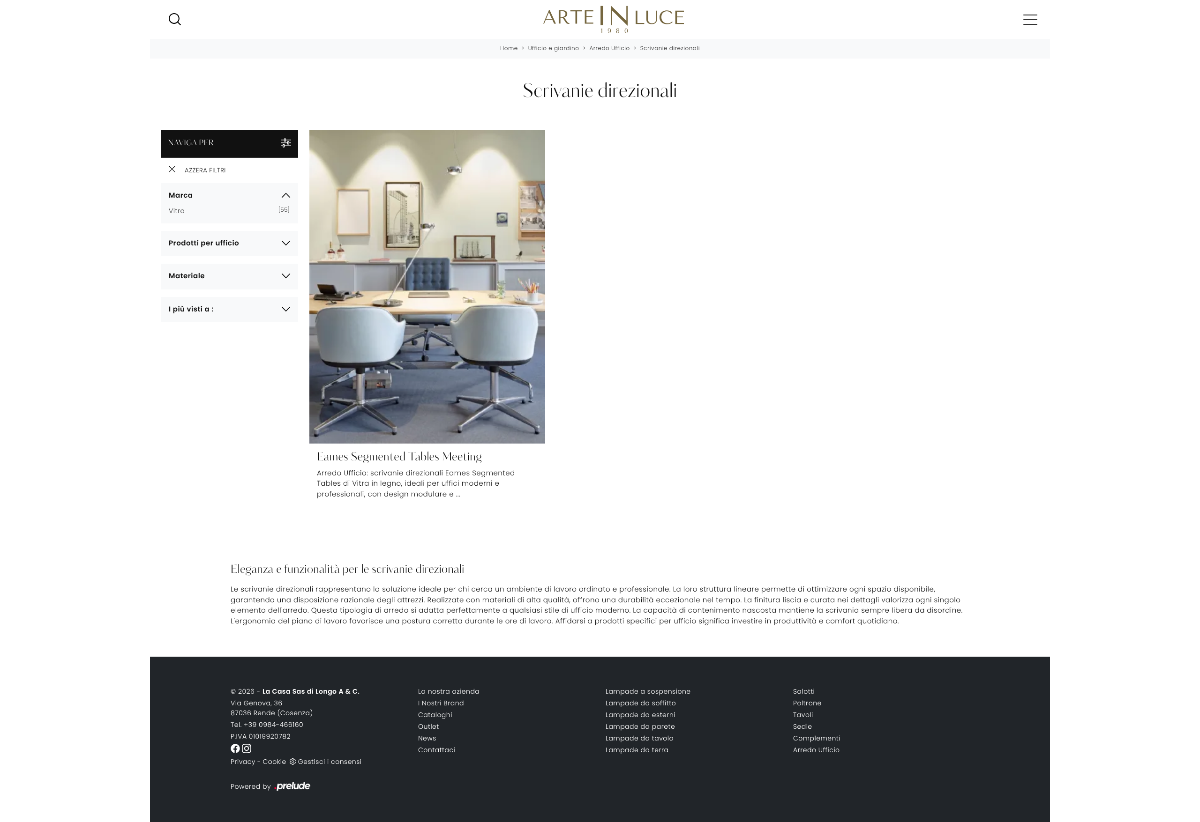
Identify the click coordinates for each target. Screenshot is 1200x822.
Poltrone (807, 703)
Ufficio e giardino (553, 48)
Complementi (816, 738)
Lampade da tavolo (640, 738)
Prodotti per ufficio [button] (204, 243)
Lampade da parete (640, 726)
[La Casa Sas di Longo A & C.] (613, 19)
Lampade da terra (637, 750)
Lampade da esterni (640, 714)
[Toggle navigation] (1030, 19)
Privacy (243, 761)
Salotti (804, 691)
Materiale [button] (187, 276)
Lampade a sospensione (648, 691)
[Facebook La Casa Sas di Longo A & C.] (236, 748)
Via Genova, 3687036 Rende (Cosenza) (272, 708)
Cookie (274, 761)
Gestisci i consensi (330, 761)
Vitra (180, 210)
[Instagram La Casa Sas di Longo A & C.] (246, 748)
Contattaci (436, 750)
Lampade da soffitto (641, 703)
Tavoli (803, 714)
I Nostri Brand (441, 703)
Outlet (428, 726)
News (427, 738)
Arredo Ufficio (609, 48)
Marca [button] (181, 195)
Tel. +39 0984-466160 (267, 724)
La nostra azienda (449, 691)
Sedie (802, 726)
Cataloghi (435, 714)
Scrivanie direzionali (670, 48)
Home (509, 48)
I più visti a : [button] (191, 309)
